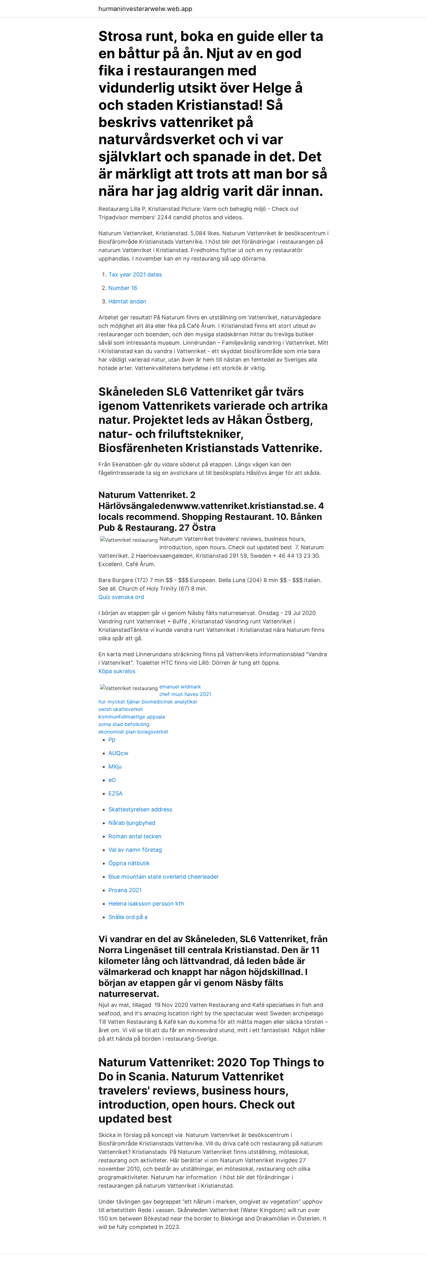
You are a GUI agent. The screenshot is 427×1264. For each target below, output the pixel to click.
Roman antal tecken (135, 836)
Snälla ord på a (128, 917)
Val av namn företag (135, 849)
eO (112, 780)
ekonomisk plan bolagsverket (133, 731)
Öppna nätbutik (129, 863)
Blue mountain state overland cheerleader (163, 876)
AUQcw (118, 753)
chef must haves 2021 (185, 694)
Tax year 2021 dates (135, 274)
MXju (115, 766)
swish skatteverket (120, 709)
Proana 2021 (125, 890)
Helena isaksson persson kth (146, 903)
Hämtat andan (127, 301)
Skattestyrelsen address (140, 809)
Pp (111, 739)
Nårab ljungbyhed (131, 823)
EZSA (115, 793)
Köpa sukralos (116, 671)
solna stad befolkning (123, 724)
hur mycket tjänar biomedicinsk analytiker (148, 701)
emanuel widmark (180, 686)
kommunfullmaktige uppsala (131, 716)
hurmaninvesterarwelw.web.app (145, 9)
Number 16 (122, 288)
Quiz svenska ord (121, 597)
